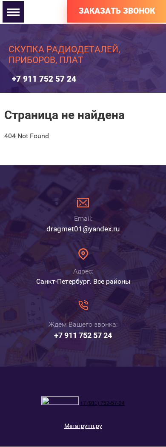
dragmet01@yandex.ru (83, 229)
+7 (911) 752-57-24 (102, 403)
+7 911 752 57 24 (44, 79)
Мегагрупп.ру (83, 425)
